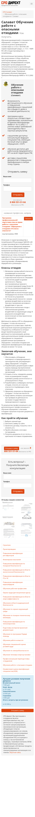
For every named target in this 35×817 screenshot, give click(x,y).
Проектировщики (9, 549)
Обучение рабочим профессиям (15, 589)
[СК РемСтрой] (26, 511)
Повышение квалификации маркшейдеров (13, 583)
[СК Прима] (26, 531)
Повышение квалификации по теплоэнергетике (14, 623)
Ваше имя (7, 176)
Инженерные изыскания (12, 560)
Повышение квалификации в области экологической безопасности (16, 571)
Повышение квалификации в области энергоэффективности (16, 598)
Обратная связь (15, 752)
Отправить (18, 194)
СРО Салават (7, 12)
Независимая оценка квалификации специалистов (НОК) (16, 670)
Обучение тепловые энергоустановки (16, 655)
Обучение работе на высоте (13, 640)
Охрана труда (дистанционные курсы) (16, 593)
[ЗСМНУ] (8, 531)
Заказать (28, 219)
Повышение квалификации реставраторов (13, 554)
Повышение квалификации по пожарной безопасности (14, 565)
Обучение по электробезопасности (16, 651)
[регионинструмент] (8, 510)
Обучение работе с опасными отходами (17, 665)
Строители (7, 545)
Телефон (6, 185)
